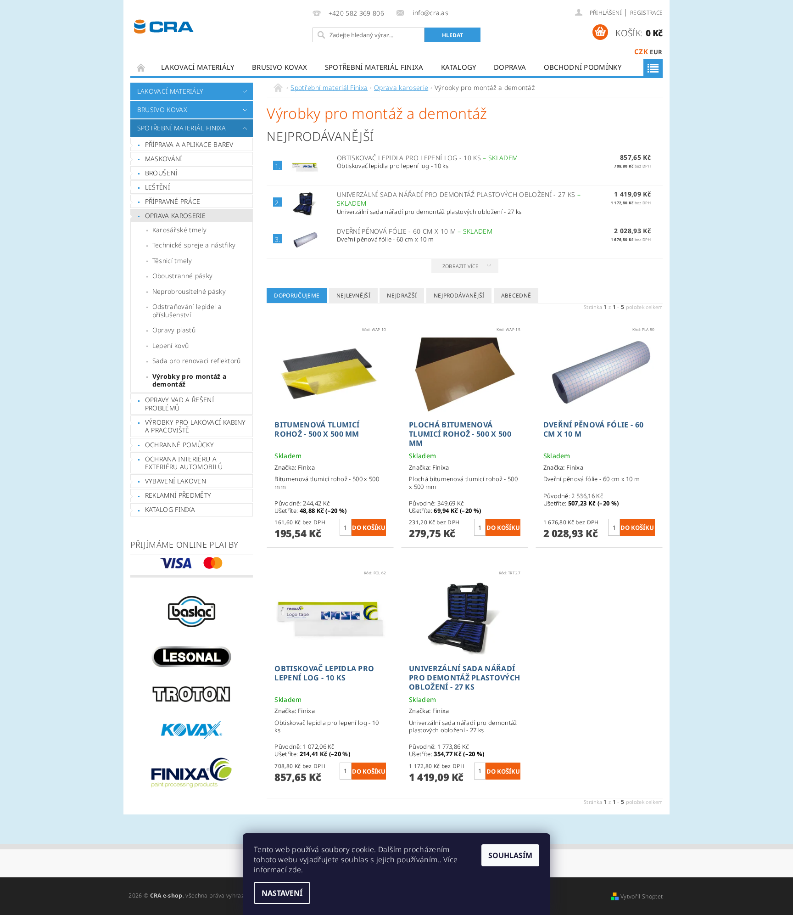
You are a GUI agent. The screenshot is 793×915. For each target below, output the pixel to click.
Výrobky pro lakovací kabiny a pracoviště (195, 426)
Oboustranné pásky (182, 275)
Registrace (646, 13)
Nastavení (282, 893)
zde (295, 869)
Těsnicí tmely (172, 260)
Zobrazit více (460, 266)
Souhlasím (510, 855)
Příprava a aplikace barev (189, 144)
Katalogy (458, 67)
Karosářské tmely (179, 229)
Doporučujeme (296, 295)
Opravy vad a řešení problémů (179, 403)
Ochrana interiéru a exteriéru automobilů (184, 463)
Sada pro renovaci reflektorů (196, 360)
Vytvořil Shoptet (641, 896)
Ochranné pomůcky (179, 444)
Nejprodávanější (459, 295)
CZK (641, 51)
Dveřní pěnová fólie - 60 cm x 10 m (414, 231)
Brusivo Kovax (279, 67)
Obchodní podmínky (582, 67)
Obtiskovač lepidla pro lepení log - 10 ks (427, 157)
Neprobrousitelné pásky (189, 291)
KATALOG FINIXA (170, 509)
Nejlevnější (353, 295)
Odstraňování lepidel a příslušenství (187, 310)
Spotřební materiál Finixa (374, 67)
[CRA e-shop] (164, 25)
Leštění (157, 187)
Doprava (510, 67)
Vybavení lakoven (175, 481)
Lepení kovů (170, 345)
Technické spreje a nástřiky (194, 245)
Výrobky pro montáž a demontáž (189, 380)
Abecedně (516, 295)
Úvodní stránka (141, 67)
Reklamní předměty (178, 495)
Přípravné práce (173, 201)
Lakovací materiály (198, 67)
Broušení (161, 172)
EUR (656, 52)
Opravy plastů (173, 330)
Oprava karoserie (175, 215)
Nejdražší (402, 295)
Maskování (163, 158)
